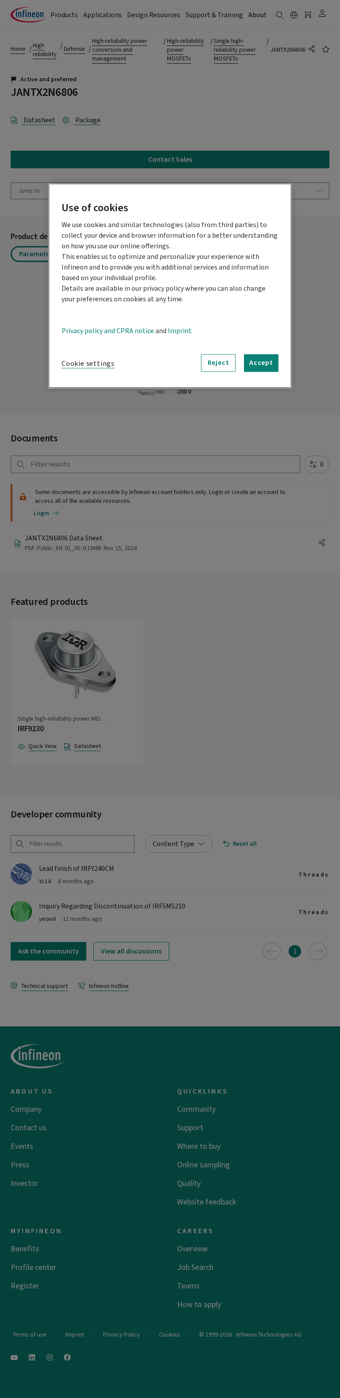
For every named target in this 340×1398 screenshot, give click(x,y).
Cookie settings (88, 363)
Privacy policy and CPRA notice (108, 330)
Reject (218, 363)
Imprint (180, 330)
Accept (261, 363)
